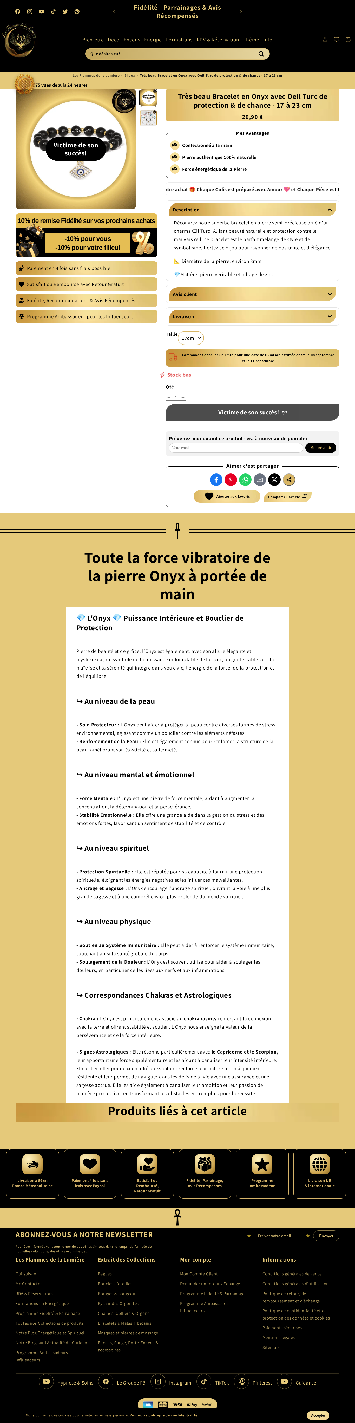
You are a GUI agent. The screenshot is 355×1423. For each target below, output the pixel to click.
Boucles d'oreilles (115, 1283)
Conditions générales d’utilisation (295, 1283)
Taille (172, 334)
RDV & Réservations (35, 1293)
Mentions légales (278, 1337)
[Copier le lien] (289, 479)
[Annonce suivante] (241, 12)
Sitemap (270, 1347)
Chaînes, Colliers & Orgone (124, 1313)
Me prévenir (321, 447)
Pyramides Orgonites (118, 1303)
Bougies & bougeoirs (118, 1293)
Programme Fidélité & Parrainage (48, 1313)
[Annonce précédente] (114, 12)
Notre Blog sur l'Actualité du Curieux (51, 1343)
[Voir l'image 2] (148, 118)
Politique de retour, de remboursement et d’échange (291, 1297)
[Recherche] (261, 54)
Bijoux (129, 75)
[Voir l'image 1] (148, 98)
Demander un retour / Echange (210, 1283)
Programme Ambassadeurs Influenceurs (42, 1356)
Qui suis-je (26, 1274)
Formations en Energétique (42, 1303)
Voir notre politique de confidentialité (163, 1415)
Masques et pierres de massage (128, 1333)
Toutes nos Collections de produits (50, 1323)
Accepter (318, 1416)
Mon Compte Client (199, 1274)
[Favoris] (337, 40)
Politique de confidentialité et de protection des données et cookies (296, 1314)
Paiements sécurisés (282, 1327)
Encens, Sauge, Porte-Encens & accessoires (128, 1346)
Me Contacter (29, 1283)
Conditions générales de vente (292, 1274)
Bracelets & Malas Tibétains (125, 1323)
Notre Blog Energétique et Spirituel (50, 1333)
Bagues (105, 1274)
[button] (93, 39)
